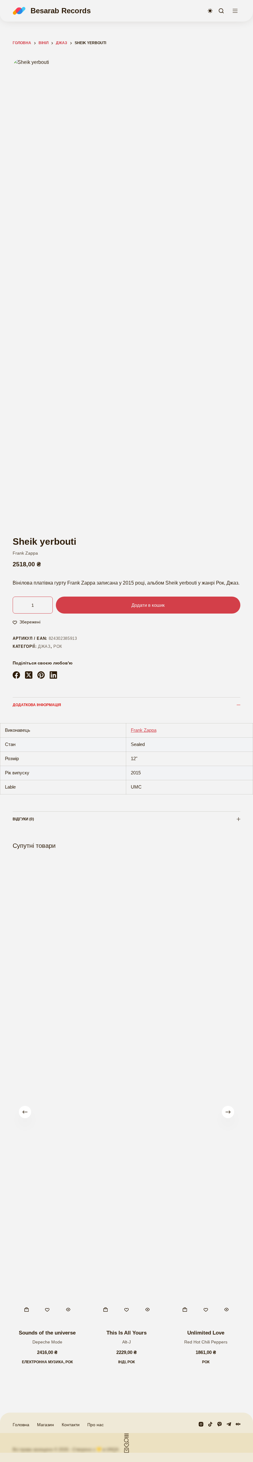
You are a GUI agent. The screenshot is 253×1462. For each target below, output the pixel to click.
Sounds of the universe (47, 1333)
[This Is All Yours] (126, 1090)
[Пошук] (221, 10)
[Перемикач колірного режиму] (210, 10)
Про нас (95, 1424)
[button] (26, 1309)
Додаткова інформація (37, 705)
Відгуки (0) (23, 819)
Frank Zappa (25, 553)
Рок (57, 646)
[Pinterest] (41, 675)
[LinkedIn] (53, 675)
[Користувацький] (126, 1435)
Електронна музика (43, 1362)
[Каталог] (235, 11)
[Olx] (238, 1424)
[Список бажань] (126, 1445)
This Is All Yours (126, 1333)
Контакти (71, 1424)
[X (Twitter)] (28, 675)
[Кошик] (126, 1450)
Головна (21, 1424)
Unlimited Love (205, 1333)
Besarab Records (61, 10)
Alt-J (126, 1341)
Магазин (45, 1424)
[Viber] (219, 1424)
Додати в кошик (148, 605)
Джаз (44, 646)
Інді (122, 1362)
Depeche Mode (47, 1341)
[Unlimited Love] (205, 1090)
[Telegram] (228, 1424)
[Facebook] (16, 675)
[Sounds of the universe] (47, 1090)
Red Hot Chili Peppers (205, 1341)
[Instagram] (201, 1424)
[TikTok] (210, 1424)
